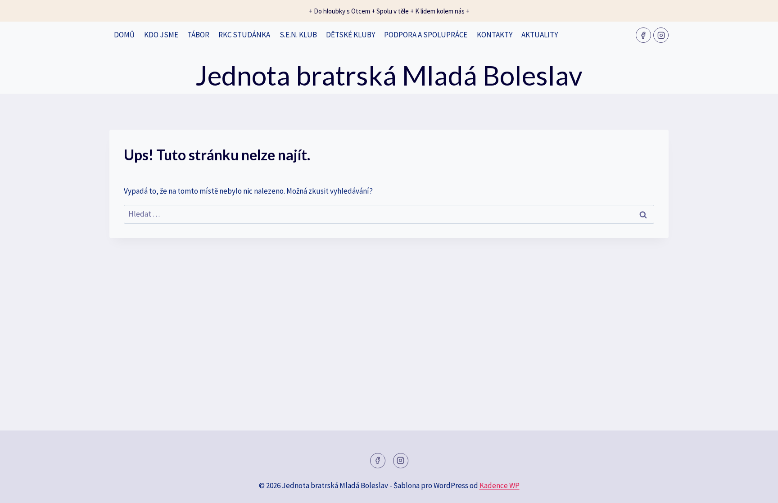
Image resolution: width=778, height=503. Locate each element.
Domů (124, 35)
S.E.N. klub (298, 35)
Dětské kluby (350, 35)
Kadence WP (499, 485)
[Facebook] (643, 35)
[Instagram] (661, 35)
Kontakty (494, 35)
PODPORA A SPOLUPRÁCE (425, 35)
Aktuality (539, 35)
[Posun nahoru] (755, 489)
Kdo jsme (161, 35)
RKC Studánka (244, 35)
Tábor (198, 35)
